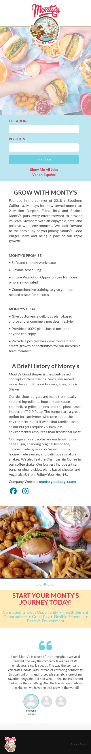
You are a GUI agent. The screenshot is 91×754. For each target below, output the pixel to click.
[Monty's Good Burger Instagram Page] (25, 491)
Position (17, 139)
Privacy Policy (78, 744)
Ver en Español (44, 175)
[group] (45, 542)
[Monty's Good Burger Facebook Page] (13, 491)
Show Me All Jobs (44, 169)
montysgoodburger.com (57, 482)
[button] (37, 584)
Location (18, 121)
